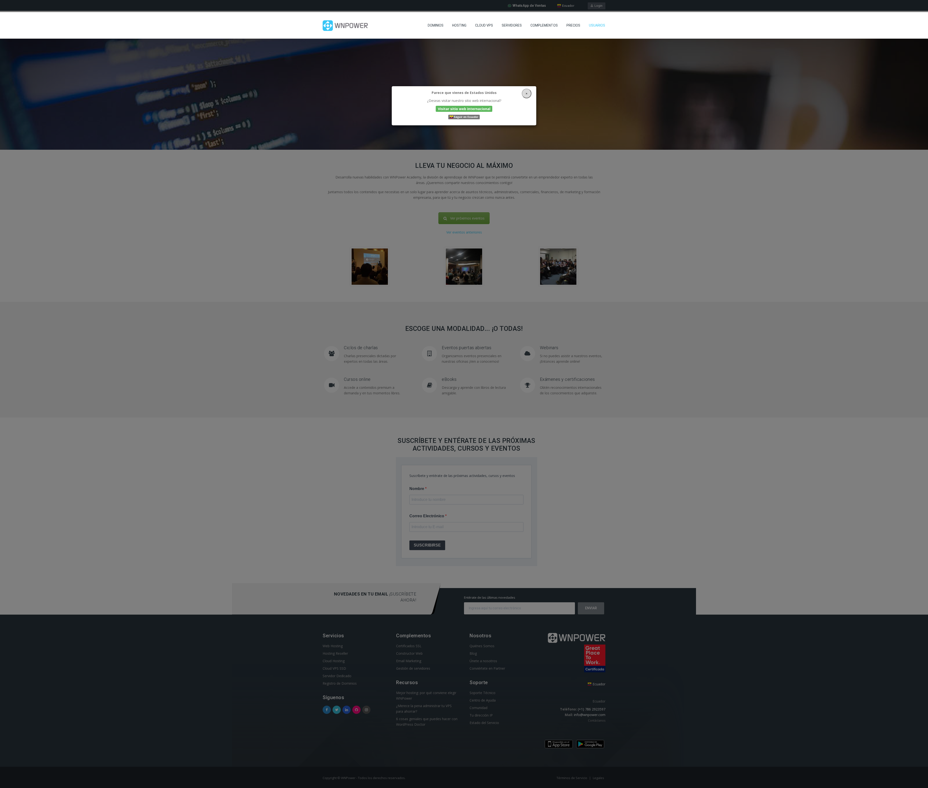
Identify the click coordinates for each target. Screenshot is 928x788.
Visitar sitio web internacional (464, 108)
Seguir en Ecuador (465, 117)
